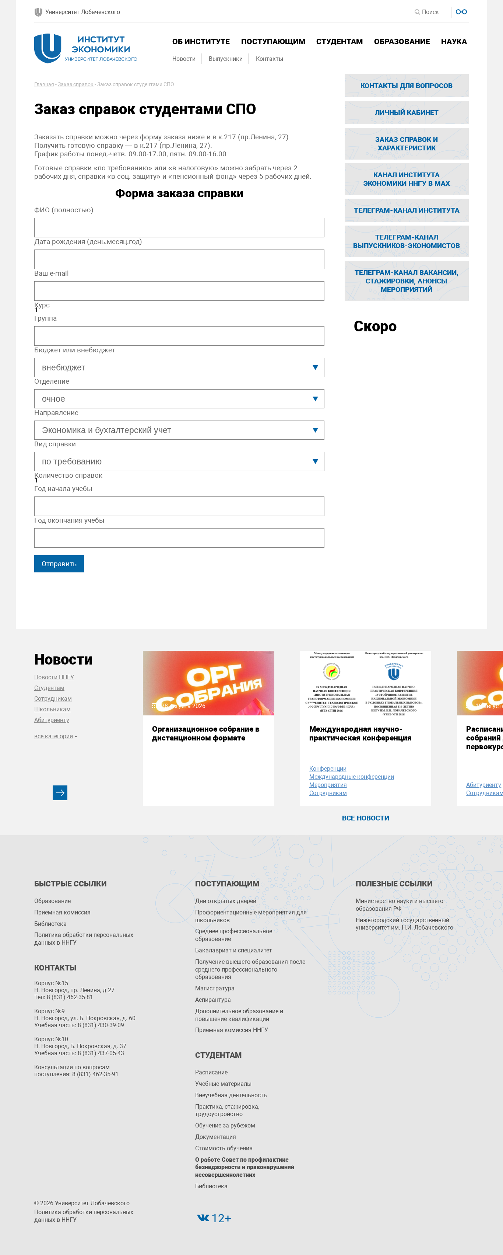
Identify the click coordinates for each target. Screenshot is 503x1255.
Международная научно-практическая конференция (360, 733)
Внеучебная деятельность (231, 1095)
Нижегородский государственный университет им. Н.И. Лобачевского (404, 924)
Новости (184, 58)
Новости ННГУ (54, 677)
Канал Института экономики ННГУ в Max (406, 179)
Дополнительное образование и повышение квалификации (239, 1015)
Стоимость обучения (224, 1148)
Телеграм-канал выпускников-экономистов (406, 241)
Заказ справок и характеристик (406, 143)
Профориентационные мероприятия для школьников (251, 916)
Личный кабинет (407, 112)
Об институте (201, 41)
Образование (402, 41)
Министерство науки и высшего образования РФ (399, 904)
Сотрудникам (53, 698)
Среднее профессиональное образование (233, 935)
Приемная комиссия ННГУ (231, 1029)
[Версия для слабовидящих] (460, 10)
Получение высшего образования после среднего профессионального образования (250, 969)
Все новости (365, 818)
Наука (454, 41)
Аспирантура (213, 999)
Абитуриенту (51, 720)
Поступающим (273, 41)
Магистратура (215, 988)
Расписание (211, 1072)
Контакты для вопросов (406, 85)
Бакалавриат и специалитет (233, 950)
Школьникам (52, 709)
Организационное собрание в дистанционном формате (206, 733)
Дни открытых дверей (225, 900)
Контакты (269, 58)
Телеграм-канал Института (407, 210)
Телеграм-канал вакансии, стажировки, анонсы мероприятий (406, 281)
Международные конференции (351, 776)
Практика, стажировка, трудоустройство (227, 1110)
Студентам (339, 41)
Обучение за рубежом (225, 1125)
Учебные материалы (223, 1083)
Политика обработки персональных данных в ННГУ (83, 938)
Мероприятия (328, 784)
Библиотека (50, 923)
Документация (215, 1136)
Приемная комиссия (62, 912)
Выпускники (226, 58)
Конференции (328, 768)
